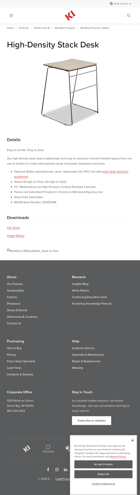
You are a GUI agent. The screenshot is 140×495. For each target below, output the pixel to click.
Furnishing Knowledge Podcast (92, 303)
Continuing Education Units (89, 297)
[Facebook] (48, 469)
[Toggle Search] (128, 15)
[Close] (133, 440)
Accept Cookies (103, 464)
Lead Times (14, 368)
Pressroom (13, 303)
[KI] (26, 448)
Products (24, 28)
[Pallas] (48, 448)
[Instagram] (57, 469)
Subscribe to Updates (91, 420)
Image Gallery (15, 236)
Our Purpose (15, 284)
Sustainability (15, 290)
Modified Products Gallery (94, 28)
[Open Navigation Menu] (11, 15)
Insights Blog (80, 284)
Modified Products (65, 28)
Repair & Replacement (86, 361)
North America (121, 3)
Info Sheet (13, 228)
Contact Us (14, 323)
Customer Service (83, 348)
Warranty (77, 368)
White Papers (80, 290)
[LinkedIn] (65, 469)
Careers (12, 297)
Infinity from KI (42, 28)
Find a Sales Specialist (21, 361)
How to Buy (14, 348)
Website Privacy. (117, 456)
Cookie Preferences (103, 484)
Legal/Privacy (62, 479)
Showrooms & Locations (22, 317)
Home (10, 28)
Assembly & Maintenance (88, 355)
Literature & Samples (20, 374)
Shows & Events (17, 310)
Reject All (103, 474)
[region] (103, 465)
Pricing (11, 355)
